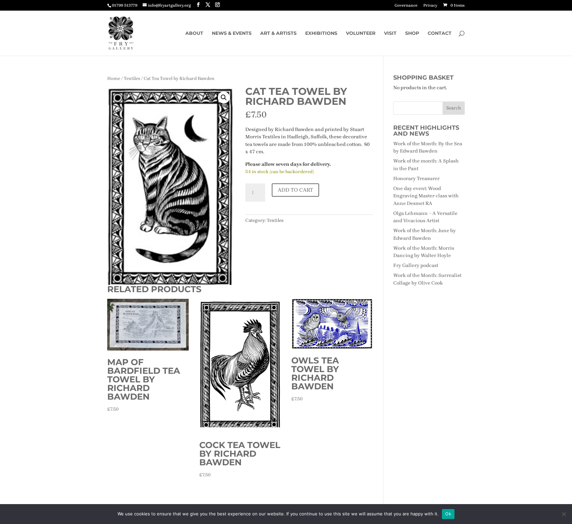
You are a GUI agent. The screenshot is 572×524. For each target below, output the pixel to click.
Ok (448, 513)
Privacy (430, 5)
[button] (224, 97)
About (194, 33)
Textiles (132, 78)
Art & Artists (278, 33)
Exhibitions (321, 33)
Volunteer (360, 33)
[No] (563, 514)
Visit (390, 33)
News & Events (232, 33)
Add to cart (295, 190)
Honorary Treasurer (416, 178)
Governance (406, 5)
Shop (412, 33)
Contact (440, 33)
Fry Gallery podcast (415, 265)
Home (113, 78)
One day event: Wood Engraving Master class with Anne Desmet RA (426, 195)
